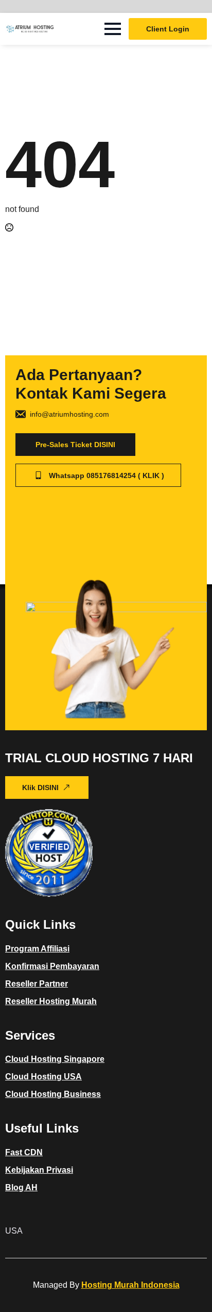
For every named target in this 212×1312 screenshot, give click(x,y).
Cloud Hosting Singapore (54, 1059)
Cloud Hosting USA (43, 1076)
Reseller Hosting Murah (51, 1001)
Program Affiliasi (37, 948)
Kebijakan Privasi (39, 1170)
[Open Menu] (112, 29)
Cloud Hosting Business (53, 1094)
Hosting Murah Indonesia (130, 1285)
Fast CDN (24, 1152)
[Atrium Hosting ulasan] (49, 853)
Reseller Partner (36, 983)
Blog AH (21, 1187)
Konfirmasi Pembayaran (52, 966)
